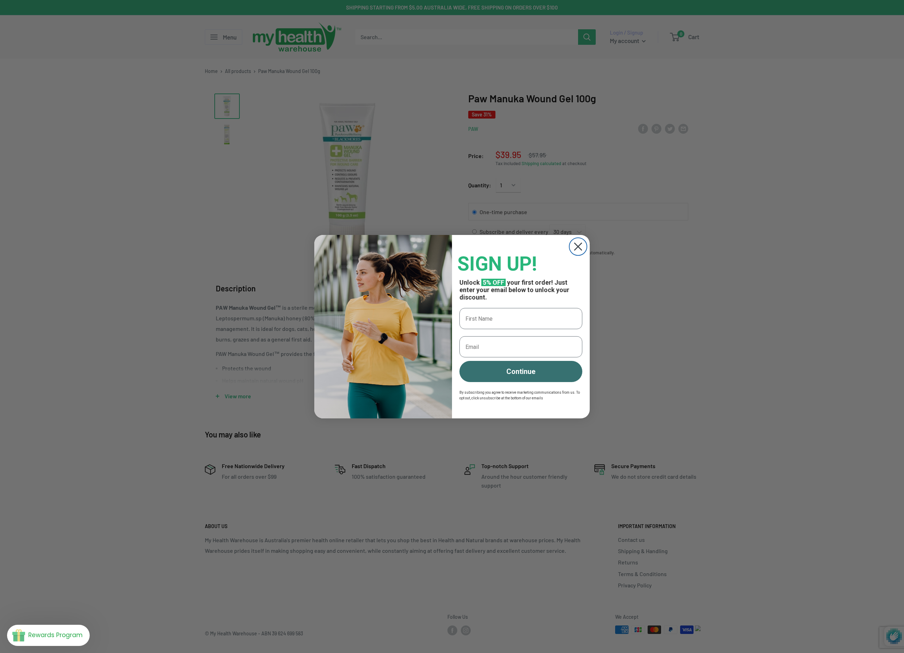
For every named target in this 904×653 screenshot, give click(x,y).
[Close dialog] (578, 246)
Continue (520, 371)
